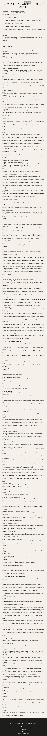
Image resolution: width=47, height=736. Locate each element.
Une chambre (29, 4)
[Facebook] (22, 731)
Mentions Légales (22, 733)
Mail (24, 726)
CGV (28, 733)
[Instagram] (25, 731)
